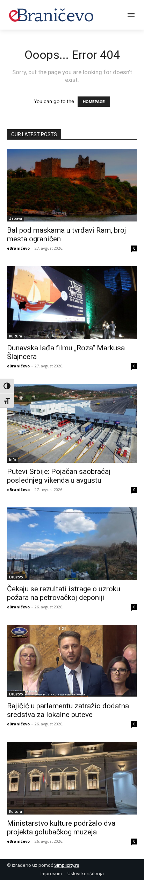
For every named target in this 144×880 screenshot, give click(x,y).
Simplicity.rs (66, 865)
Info (12, 459)
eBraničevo (18, 248)
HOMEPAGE (94, 101)
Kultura (15, 336)
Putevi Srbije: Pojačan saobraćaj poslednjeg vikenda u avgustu (58, 475)
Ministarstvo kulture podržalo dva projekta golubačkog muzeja (61, 827)
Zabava (15, 218)
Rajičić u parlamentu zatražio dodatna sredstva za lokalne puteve (68, 710)
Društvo (16, 577)
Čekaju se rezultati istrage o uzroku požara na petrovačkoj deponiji (63, 593)
